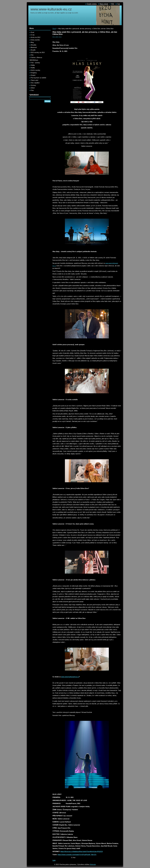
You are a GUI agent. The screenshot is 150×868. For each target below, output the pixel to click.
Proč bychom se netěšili (38, 78)
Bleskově (34, 47)
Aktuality (33, 45)
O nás (33, 35)
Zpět (53, 860)
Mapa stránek (104, 4)
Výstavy (33, 85)
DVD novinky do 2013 (38, 52)
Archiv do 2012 (35, 37)
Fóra (32, 90)
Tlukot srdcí (34, 80)
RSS (112, 4)
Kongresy (34, 73)
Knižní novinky (35, 70)
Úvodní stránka (92, 4)
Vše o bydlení (35, 83)
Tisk (118, 4)
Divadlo (33, 50)
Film (32, 55)
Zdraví (33, 88)
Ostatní (33, 75)
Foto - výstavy (35, 62)
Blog (32, 42)
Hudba (33, 68)
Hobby (33, 65)
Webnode (93, 864)
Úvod (54, 28)
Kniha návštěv (35, 40)
